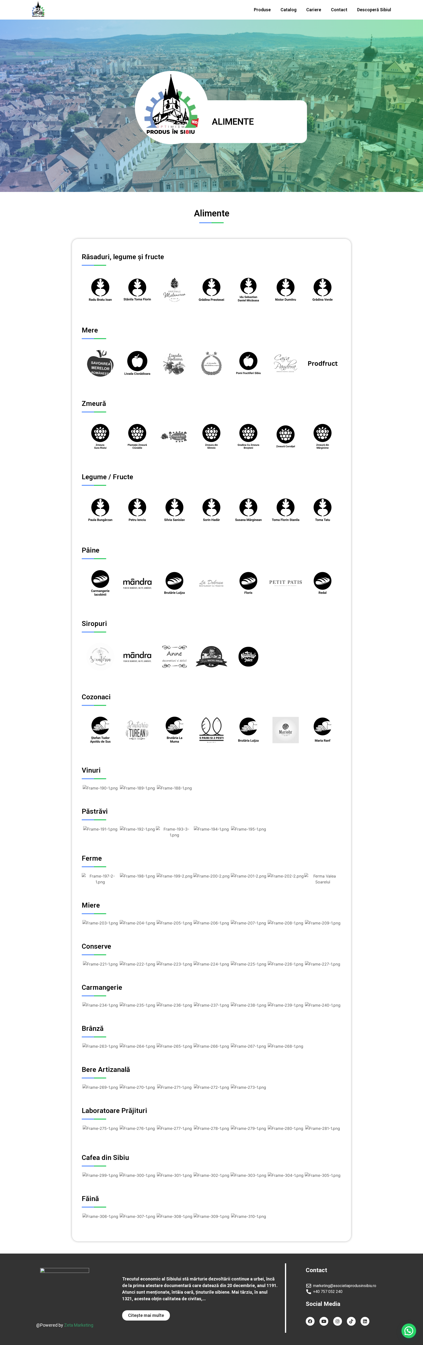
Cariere (313, 9)
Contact (339, 9)
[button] (146, 1315)
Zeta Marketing (78, 1325)
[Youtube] (323, 1321)
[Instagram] (337, 1321)
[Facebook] (310, 1321)
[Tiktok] (351, 1321)
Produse (262, 9)
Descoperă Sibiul (374, 9)
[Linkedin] (365, 1321)
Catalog (288, 9)
